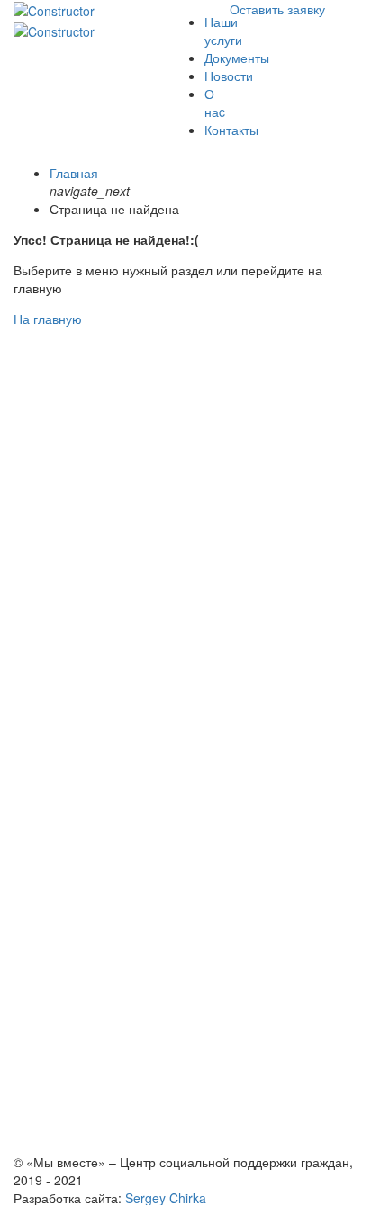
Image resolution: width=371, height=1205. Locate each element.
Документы (236, 58)
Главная (74, 173)
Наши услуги (223, 31)
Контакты (231, 130)
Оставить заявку (277, 9)
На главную (48, 319)
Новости (228, 76)
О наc (214, 103)
